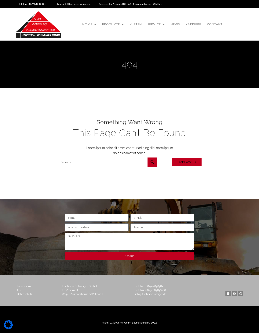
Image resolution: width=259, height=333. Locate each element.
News (175, 24)
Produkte (111, 24)
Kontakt (214, 24)
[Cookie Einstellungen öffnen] (8, 328)
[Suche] (152, 162)
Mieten (136, 24)
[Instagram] (240, 293)
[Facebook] (228, 293)
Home (87, 24)
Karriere (193, 24)
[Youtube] (234, 293)
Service (154, 24)
